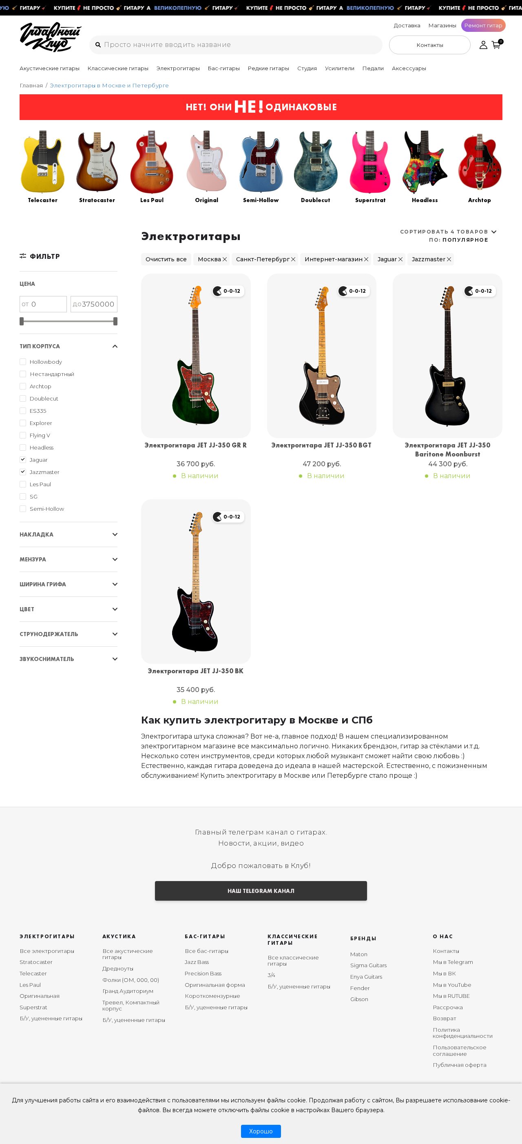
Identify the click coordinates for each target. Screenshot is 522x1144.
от (25, 304)
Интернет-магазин (334, 259)
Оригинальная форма (215, 985)
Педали (373, 68)
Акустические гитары (50, 68)
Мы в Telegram (453, 962)
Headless (41, 447)
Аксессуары (409, 68)
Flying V (40, 435)
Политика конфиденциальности (463, 1032)
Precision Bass (203, 973)
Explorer (41, 423)
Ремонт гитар (483, 25)
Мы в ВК (444, 973)
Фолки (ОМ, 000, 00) (130, 980)
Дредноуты (117, 968)
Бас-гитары (224, 68)
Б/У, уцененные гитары (51, 1018)
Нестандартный (52, 374)
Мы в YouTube (452, 985)
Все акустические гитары (127, 954)
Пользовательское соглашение (460, 1050)
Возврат (444, 1018)
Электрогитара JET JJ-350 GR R (196, 445)
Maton (358, 954)
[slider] (22, 321)
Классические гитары (118, 68)
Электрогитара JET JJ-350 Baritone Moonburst (447, 449)
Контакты (446, 951)
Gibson (359, 999)
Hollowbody (46, 361)
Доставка (407, 25)
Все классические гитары (293, 960)
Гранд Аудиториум (127, 991)
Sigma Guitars (368, 965)
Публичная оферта (460, 1065)
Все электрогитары (47, 951)
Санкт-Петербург (263, 259)
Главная (31, 85)
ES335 (38, 410)
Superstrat (33, 1007)
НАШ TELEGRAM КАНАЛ (261, 891)
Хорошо (261, 1131)
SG (34, 496)
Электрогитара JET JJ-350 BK (195, 671)
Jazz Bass (197, 962)
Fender (360, 988)
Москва (209, 259)
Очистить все (166, 259)
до (77, 304)
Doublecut (44, 398)
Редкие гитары (268, 68)
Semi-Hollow (47, 508)
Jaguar (39, 459)
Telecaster (33, 973)
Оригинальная (40, 996)
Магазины (442, 25)
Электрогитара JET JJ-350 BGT (322, 445)
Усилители (339, 68)
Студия (307, 68)
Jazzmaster (45, 472)
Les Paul (40, 484)
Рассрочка (448, 1007)
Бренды (363, 938)
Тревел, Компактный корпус (130, 1005)
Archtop (40, 386)
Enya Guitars (366, 976)
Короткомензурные (212, 996)
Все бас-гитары (206, 951)
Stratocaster (36, 962)
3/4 (271, 975)
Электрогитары (178, 68)
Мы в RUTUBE (451, 996)
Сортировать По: (444, 236)
